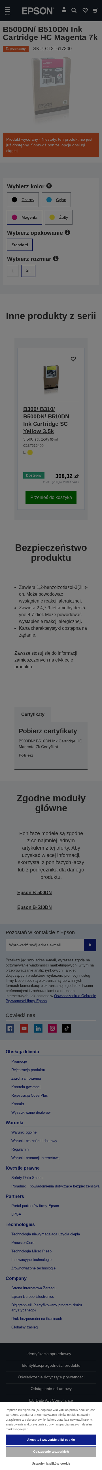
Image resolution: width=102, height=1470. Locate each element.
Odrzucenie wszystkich (51, 1451)
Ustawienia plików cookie (51, 1463)
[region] (51, 1435)
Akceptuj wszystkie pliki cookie (51, 1439)
